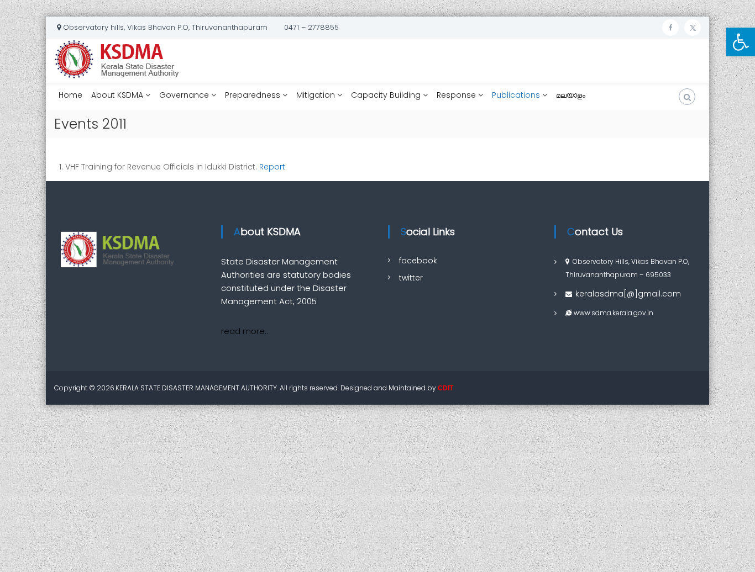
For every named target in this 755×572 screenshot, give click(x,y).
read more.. (244, 331)
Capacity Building (386, 94)
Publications (516, 94)
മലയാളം (570, 97)
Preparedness (252, 94)
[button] (740, 42)
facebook (418, 260)
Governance (184, 94)
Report (272, 166)
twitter (411, 277)
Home (70, 94)
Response (456, 94)
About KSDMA (117, 94)
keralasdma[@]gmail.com (628, 293)
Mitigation (315, 94)
